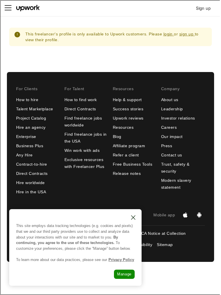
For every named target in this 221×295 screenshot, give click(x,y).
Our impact (172, 136)
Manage (124, 274)
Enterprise (26, 136)
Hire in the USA (31, 192)
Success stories (128, 109)
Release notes (127, 173)
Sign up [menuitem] (203, 8)
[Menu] (8, 8)
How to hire (27, 99)
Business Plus (29, 145)
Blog (117, 136)
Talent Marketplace (34, 109)
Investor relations (178, 118)
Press (166, 145)
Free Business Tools (132, 164)
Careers (169, 127)
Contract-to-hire (31, 164)
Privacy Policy (121, 260)
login (168, 34)
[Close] (133, 217)
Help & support (127, 99)
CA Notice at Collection (163, 233)
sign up (187, 34)
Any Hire (24, 155)
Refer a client (126, 155)
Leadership (172, 109)
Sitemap (165, 244)
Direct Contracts (32, 173)
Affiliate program (129, 145)
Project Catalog (31, 118)
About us (169, 99)
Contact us (171, 155)
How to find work (80, 99)
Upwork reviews (128, 118)
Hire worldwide (30, 182)
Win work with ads (82, 150)
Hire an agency (31, 127)
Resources (123, 127)
